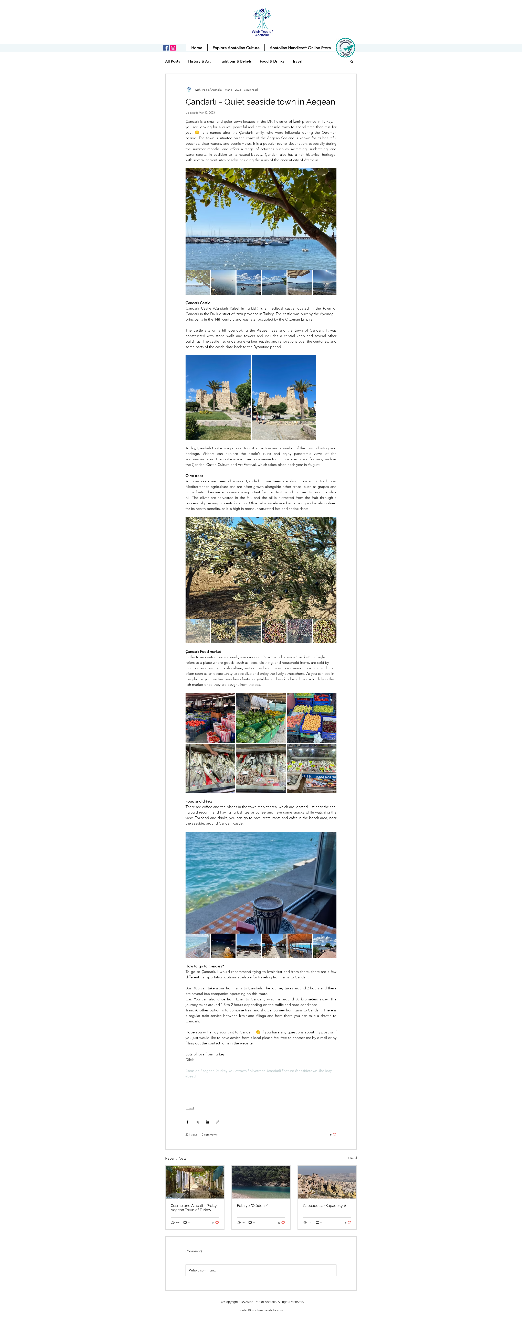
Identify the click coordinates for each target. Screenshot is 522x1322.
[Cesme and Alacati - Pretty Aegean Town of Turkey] (195, 1182)
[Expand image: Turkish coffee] (261, 883)
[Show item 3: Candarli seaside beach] (249, 282)
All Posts (172, 61)
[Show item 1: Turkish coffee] (198, 946)
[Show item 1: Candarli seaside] (198, 282)
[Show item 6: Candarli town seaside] (325, 946)
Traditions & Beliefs (235, 61)
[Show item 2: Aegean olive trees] (223, 631)
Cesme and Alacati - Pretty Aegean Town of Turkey (194, 1207)
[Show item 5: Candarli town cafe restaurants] (300, 946)
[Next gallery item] (331, 219)
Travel (297, 61)
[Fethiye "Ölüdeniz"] (261, 1182)
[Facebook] (166, 48)
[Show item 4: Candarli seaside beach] (274, 282)
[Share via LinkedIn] (207, 1122)
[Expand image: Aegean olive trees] (261, 568)
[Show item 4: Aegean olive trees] (274, 631)
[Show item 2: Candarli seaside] (223, 282)
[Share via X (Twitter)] (197, 1122)
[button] (300, 47)
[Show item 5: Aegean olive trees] (300, 631)
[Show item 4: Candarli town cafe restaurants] (274, 946)
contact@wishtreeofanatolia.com (261, 1310)
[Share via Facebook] (187, 1122)
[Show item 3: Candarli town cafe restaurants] (249, 946)
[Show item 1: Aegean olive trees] (198, 631)
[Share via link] (217, 1122)
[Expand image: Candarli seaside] (261, 219)
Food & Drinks (272, 61)
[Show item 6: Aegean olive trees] (325, 631)
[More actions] (334, 89)
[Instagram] (173, 48)
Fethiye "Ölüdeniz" (252, 1205)
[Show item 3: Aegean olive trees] (249, 631)
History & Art (199, 61)
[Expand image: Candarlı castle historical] (218, 397)
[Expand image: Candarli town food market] (210, 717)
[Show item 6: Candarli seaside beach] (325, 282)
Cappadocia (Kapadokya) (324, 1205)
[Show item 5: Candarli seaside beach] (300, 282)
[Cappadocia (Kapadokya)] (327, 1182)
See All (352, 1158)
